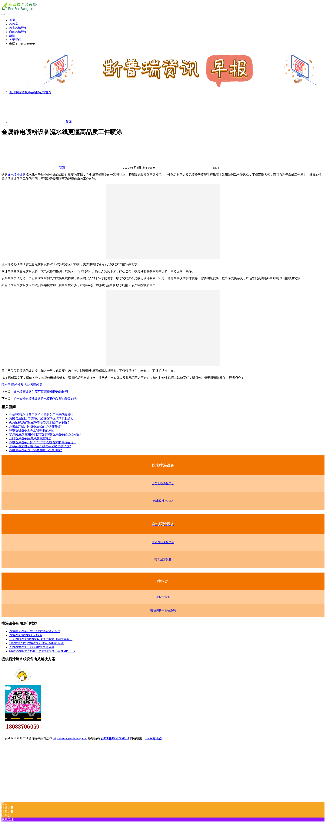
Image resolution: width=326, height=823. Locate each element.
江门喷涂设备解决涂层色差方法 (30, 438)
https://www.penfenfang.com (70, 738)
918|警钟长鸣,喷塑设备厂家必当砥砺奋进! (36, 643)
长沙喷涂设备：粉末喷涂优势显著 (31, 647)
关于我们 (15, 39)
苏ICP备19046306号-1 (115, 738)
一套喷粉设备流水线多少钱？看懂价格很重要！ (40, 639)
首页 (12, 20)
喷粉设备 (17, 384)
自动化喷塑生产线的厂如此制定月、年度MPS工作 (42, 651)
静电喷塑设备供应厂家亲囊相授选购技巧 (41, 391)
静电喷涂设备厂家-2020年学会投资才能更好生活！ (42, 442)
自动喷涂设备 (18, 31)
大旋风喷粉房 (33, 384)
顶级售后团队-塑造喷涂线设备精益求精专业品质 (41, 418)
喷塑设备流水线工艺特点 (25, 635)
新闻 (12, 35)
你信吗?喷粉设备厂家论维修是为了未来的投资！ (41, 414)
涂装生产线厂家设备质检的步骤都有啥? (35, 426)
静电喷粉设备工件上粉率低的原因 (31, 430)
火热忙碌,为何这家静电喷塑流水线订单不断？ (39, 422)
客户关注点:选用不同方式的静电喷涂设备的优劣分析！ (45, 434)
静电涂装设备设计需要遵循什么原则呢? (35, 450)
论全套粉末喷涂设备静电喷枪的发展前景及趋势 (45, 398)
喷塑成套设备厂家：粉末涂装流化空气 (34, 631)
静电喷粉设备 (17, 174)
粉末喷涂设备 (18, 27)
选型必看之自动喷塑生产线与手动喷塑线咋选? (40, 446)
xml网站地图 (153, 738)
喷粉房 (13, 24)
